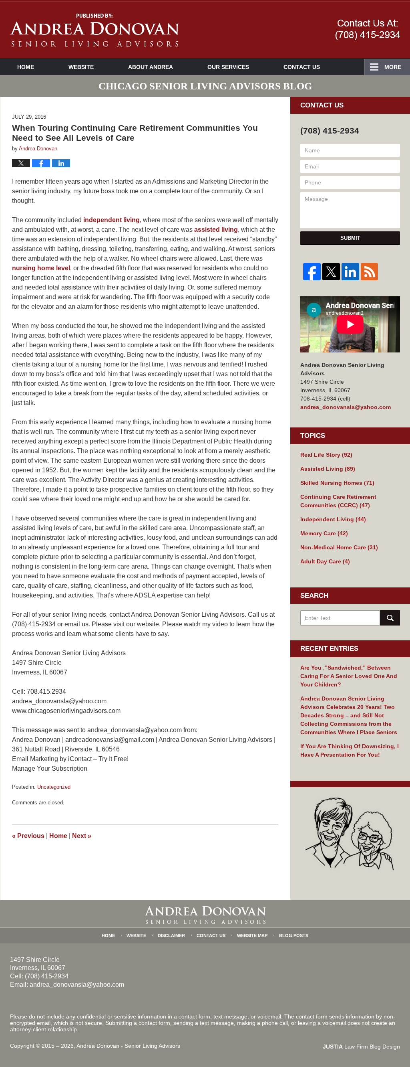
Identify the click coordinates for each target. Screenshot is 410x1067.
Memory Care (324, 533)
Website (81, 67)
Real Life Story (326, 455)
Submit (350, 238)
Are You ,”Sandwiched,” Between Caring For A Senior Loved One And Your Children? (348, 676)
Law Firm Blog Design (361, 1046)
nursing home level (41, 268)
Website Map (252, 935)
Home (25, 67)
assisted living (216, 229)
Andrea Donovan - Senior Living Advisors (128, 1046)
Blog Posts (293, 935)
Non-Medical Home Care (339, 547)
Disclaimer (171, 935)
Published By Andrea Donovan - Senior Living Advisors (367, 29)
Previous (28, 835)
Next (81, 835)
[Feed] (369, 272)
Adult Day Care (325, 561)
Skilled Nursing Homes (337, 483)
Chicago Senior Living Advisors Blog (94, 30)
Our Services (228, 67)
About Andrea (150, 67)
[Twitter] (331, 272)
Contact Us (301, 67)
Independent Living (333, 519)
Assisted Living (327, 469)
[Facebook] (312, 272)
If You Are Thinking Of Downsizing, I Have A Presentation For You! (349, 750)
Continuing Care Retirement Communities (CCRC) (338, 501)
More (392, 67)
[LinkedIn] (350, 272)
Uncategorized (53, 787)
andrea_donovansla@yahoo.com (345, 407)
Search (390, 618)
